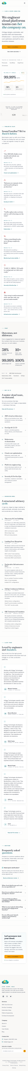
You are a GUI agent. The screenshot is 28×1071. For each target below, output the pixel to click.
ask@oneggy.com (8, 1041)
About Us (4, 1023)
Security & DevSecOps (10, 285)
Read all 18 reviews (13, 832)
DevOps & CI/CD (8, 201)
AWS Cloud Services (7, 1004)
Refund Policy (22, 1065)
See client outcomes (13, 51)
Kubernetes (7, 229)
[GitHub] (7, 996)
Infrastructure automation (11, 314)
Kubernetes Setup (6, 1010)
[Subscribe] (24, 1051)
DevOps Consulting (7, 1007)
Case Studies (5, 1029)
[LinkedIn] (3, 996)
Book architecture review (10, 878)
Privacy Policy (5, 1065)
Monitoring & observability (11, 258)
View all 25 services (7, 409)
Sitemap (14, 1067)
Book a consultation (13, 47)
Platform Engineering (7, 1013)
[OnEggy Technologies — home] (5, 3)
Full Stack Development (8, 1015)
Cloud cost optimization (10, 173)
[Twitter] (10, 996)
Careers (4, 1026)
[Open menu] (24, 3)
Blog (3, 1031)
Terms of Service (14, 1065)
